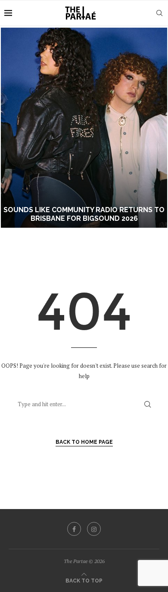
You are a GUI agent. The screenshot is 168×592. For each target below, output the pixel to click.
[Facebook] (74, 529)
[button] (11, 127)
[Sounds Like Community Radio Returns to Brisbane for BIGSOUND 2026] (84, 128)
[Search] (159, 12)
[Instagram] (94, 529)
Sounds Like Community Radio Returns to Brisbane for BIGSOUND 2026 (84, 214)
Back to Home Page (84, 442)
